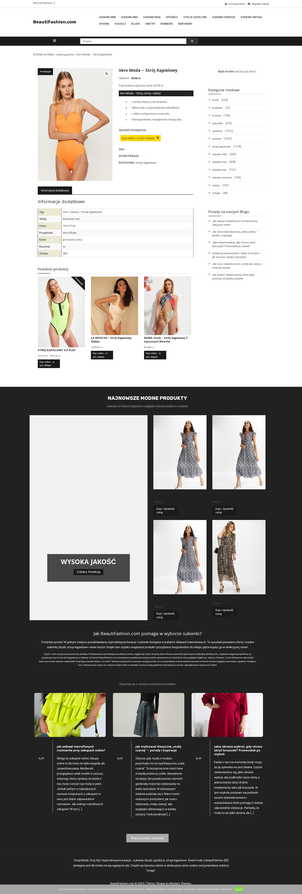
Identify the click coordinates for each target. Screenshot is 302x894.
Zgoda (239, 889)
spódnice (217, 131)
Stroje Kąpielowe (195, 17)
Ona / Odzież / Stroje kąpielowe (82, 212)
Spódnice (172, 17)
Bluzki (135, 23)
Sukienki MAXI (152, 17)
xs (64, 246)
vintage (216, 193)
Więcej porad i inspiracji (147, 838)
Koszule (120, 23)
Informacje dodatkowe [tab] (55, 190)
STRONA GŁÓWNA (43, 54)
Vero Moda (69, 232)
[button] (107, 74)
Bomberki (167, 23)
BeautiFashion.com (54, 22)
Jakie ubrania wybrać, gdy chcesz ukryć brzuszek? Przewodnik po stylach (233, 244)
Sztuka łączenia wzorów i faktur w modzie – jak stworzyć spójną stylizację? (236, 255)
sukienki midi (219, 162)
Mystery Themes (180, 883)
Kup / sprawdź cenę (165, 510)
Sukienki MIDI (129, 17)
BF (43, 758)
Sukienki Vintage (251, 17)
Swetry (150, 23)
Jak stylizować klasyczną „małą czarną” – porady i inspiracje (235, 233)
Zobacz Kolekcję (88, 572)
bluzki (215, 99)
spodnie (216, 138)
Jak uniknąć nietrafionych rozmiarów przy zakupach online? (234, 223)
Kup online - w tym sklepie (138, 138)
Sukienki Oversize (223, 17)
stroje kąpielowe (65, 54)
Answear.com (71, 219)
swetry (216, 185)
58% (65, 253)
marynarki (217, 123)
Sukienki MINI (107, 17)
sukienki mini (219, 169)
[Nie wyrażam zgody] (298, 889)
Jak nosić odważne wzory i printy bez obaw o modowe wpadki (237, 265)
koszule (216, 115)
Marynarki (185, 23)
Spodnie (104, 23)
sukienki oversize (222, 177)
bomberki (217, 107)
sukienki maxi (219, 154)
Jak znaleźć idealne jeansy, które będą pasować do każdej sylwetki (233, 276)
